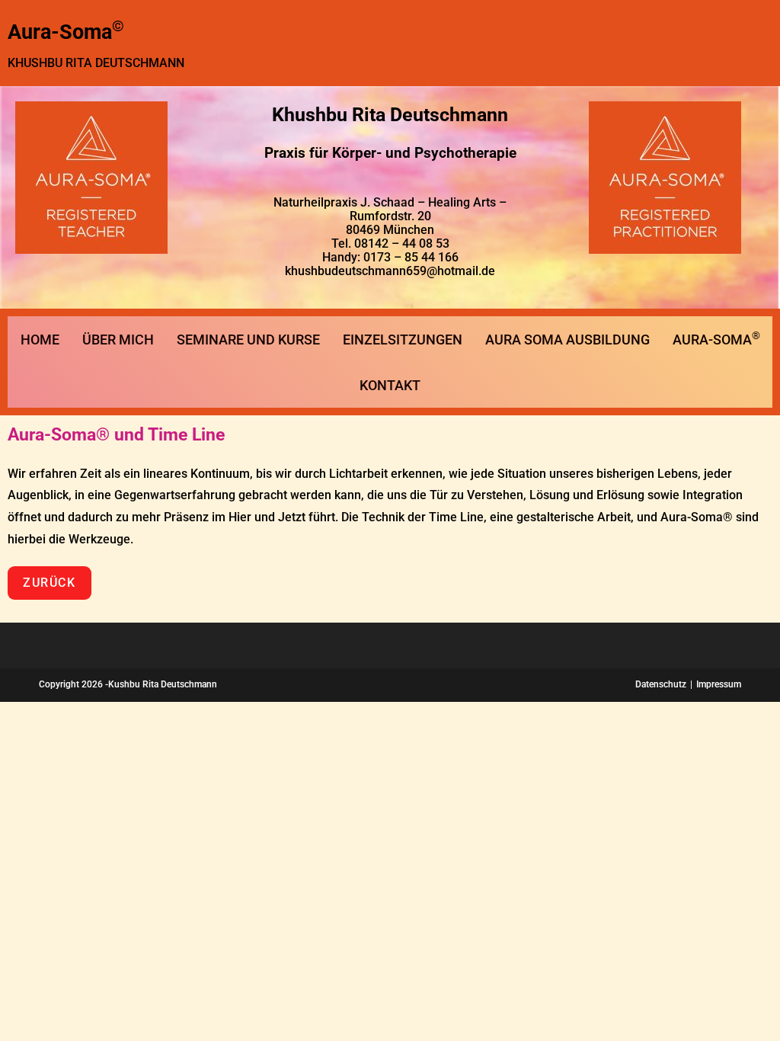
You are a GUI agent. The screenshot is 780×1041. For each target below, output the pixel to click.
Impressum (718, 684)
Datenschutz (660, 684)
